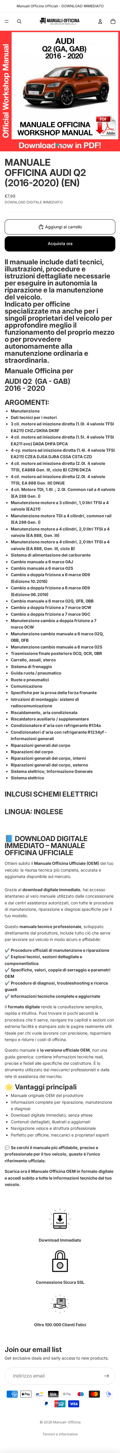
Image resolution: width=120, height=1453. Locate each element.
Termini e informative (60, 1434)
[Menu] (6, 21)
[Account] (100, 21)
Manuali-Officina (67, 1422)
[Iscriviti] (106, 1376)
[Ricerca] (19, 21)
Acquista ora (60, 243)
